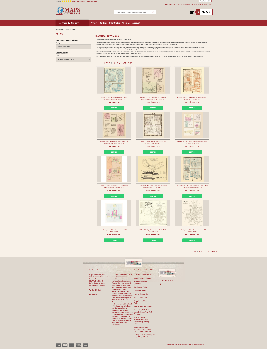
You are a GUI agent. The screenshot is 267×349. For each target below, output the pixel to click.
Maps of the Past (185, 344)
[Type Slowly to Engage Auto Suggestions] (153, 12)
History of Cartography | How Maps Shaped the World (144, 336)
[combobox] (135, 12)
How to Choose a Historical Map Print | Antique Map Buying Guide (141, 321)
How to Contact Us (141, 294)
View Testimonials (205, 1)
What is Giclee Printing (142, 278)
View (58, 43)
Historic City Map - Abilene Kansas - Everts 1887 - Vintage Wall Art (114, 230)
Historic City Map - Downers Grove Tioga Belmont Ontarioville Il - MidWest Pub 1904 (114, 186)
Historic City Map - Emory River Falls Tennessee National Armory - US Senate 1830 (153, 186)
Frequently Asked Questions (140, 283)
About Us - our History (142, 297)
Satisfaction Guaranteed (143, 306)
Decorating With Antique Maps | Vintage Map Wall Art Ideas (143, 312)
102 (124, 63)
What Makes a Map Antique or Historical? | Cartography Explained (142, 329)
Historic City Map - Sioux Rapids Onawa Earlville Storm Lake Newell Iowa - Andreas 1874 (192, 186)
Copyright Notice (140, 290)
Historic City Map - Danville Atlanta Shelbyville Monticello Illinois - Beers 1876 (153, 142)
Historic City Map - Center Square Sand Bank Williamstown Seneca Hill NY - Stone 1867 (153, 98)
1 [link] (111, 63)
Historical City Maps (68, 29)
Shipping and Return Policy (141, 302)
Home (58, 29)
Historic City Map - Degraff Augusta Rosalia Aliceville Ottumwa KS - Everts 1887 (192, 142)
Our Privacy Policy (140, 287)
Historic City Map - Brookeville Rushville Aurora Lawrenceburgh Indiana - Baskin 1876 (114, 98)
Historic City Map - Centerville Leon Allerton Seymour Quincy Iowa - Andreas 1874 (192, 98)
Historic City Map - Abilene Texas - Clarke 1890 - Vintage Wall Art (153, 230)
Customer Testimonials (142, 275)
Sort (57, 56)
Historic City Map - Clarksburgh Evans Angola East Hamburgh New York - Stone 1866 (114, 142)
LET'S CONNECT (167, 281)
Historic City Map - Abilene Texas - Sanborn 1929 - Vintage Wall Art (192, 230)
